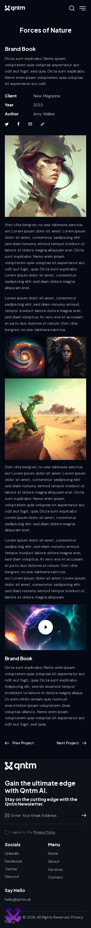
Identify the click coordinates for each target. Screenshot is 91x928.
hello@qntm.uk (18, 899)
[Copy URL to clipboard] (42, 124)
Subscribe (82, 816)
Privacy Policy (44, 832)
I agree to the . (33, 832)
